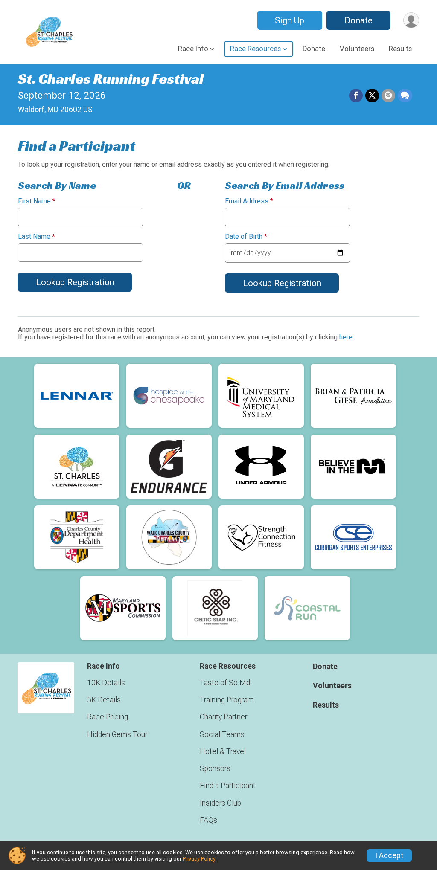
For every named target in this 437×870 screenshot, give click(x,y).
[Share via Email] (388, 95)
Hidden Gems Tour (117, 734)
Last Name (36, 237)
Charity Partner (223, 717)
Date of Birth (246, 237)
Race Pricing (107, 717)
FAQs (208, 820)
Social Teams (222, 734)
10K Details (106, 683)
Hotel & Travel (223, 751)
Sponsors (215, 768)
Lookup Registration (75, 282)
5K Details (104, 700)
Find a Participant (228, 785)
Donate (358, 20)
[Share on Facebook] (356, 95)
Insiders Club (220, 803)
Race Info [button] (193, 49)
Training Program (227, 700)
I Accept (389, 855)
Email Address (249, 201)
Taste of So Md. (225, 683)
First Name (36, 201)
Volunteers (357, 49)
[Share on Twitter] (372, 95)
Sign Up (289, 20)
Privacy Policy (199, 859)
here (346, 337)
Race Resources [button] (255, 49)
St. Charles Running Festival (111, 79)
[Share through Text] (405, 95)
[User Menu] (411, 20)
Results (400, 49)
